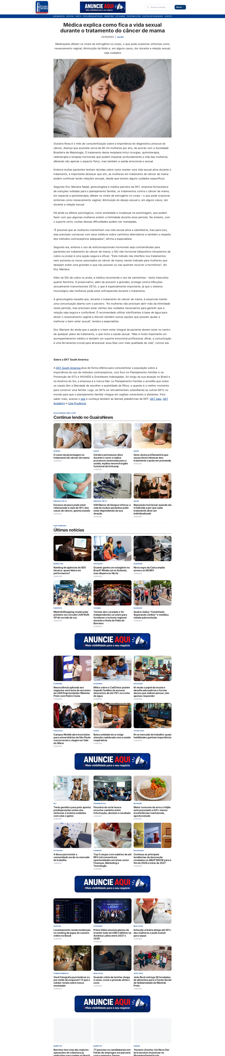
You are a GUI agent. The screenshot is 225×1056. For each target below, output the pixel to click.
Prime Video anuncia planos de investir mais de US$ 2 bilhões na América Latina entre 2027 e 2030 (112, 934)
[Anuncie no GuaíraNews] (103, 7)
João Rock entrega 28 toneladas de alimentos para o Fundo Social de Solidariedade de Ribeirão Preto (152, 981)
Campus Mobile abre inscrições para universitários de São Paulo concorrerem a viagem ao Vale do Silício (72, 739)
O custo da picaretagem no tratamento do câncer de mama (71, 456)
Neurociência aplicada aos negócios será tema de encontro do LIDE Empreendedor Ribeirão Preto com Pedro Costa (72, 692)
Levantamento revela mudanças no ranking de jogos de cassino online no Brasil (72, 933)
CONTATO (168, 16)
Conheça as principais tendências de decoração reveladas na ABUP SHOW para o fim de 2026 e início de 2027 (152, 859)
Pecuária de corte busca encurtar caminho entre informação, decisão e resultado (112, 810)
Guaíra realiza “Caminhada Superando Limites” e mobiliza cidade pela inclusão (151, 614)
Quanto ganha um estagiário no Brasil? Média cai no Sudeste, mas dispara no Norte (111, 570)
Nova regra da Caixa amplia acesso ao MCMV (149, 569)
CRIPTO (78, 16)
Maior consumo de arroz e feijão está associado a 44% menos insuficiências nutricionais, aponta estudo (152, 811)
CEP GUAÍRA (120, 16)
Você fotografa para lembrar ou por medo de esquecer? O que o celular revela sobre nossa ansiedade (72, 981)
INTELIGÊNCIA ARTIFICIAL (93, 16)
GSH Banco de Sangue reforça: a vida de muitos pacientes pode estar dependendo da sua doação (112, 509)
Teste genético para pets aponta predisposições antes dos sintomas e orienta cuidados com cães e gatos (72, 811)
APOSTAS (70, 16)
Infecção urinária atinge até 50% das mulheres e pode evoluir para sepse (152, 933)
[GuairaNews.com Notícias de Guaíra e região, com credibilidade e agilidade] (42, 7)
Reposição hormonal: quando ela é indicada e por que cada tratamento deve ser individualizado (152, 509)
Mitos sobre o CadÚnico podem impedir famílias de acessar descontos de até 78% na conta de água (111, 692)
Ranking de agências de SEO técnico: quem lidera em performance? (70, 570)
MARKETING (109, 16)
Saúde (120, 37)
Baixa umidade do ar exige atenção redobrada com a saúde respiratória (112, 737)
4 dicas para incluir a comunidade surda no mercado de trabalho (72, 857)
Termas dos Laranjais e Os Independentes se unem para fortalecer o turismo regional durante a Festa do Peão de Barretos (110, 617)
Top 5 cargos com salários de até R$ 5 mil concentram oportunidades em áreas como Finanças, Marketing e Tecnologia (112, 860)
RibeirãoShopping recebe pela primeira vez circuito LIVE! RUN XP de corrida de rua (71, 614)
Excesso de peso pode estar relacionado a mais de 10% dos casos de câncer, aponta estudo (72, 507)
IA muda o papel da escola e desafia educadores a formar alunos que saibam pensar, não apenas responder (151, 692)
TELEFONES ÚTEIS (134, 16)
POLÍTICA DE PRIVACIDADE (152, 16)
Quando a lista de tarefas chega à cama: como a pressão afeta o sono (111, 980)
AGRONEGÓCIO (59, 16)
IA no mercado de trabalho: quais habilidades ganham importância (152, 736)
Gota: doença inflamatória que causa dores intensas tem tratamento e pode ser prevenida (152, 457)
